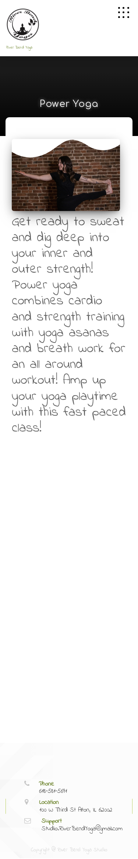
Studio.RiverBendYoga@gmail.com (82, 828)
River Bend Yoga (19, 47)
